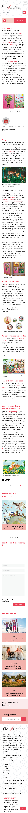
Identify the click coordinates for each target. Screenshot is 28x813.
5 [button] (19, 111)
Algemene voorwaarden (10, 791)
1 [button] (10, 111)
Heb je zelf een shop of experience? (13, 783)
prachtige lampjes (9, 199)
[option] (14, 102)
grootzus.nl (7, 28)
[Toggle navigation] (25, 3)
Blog (4, 762)
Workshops (6, 773)
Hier (3, 448)
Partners (5, 768)
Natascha (23, 486)
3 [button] (15, 111)
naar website (20, 20)
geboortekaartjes (12, 61)
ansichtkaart (5, 387)
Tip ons (5, 775)
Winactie (5, 764)
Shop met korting (8, 760)
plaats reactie (18, 604)
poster (17, 385)
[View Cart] (23, 808)
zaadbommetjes (13, 44)
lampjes (6, 284)
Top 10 (5, 766)
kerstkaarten (5, 201)
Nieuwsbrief (6, 770)
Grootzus (21, 33)
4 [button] (17, 111)
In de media (6, 777)
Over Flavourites (8, 757)
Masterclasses (7, 785)
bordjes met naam (7, 42)
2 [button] (13, 111)
